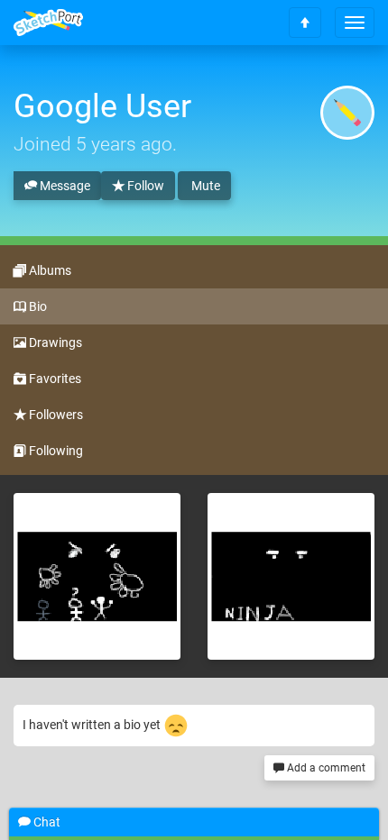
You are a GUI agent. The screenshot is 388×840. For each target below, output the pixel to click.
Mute (204, 185)
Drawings (54, 342)
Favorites (53, 378)
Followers (54, 414)
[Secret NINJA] (291, 576)
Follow (144, 185)
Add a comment (324, 768)
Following (54, 450)
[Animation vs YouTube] (97, 576)
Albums (48, 270)
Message (63, 185)
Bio (36, 306)
